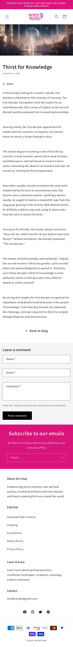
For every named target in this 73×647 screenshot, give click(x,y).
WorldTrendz (40, 640)
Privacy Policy (15, 549)
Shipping (12, 525)
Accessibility (14, 533)
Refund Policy (15, 541)
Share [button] (10, 83)
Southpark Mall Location (21, 517)
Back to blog (39, 331)
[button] (7, 17)
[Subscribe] (62, 458)
